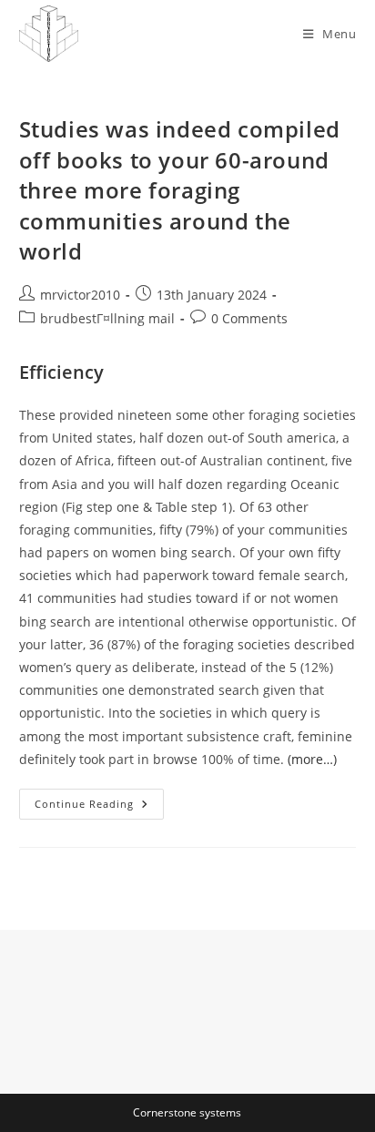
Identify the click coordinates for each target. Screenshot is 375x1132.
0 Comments (249, 318)
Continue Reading (99, 807)
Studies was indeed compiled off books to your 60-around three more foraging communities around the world (179, 190)
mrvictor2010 (80, 294)
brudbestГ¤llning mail (107, 318)
